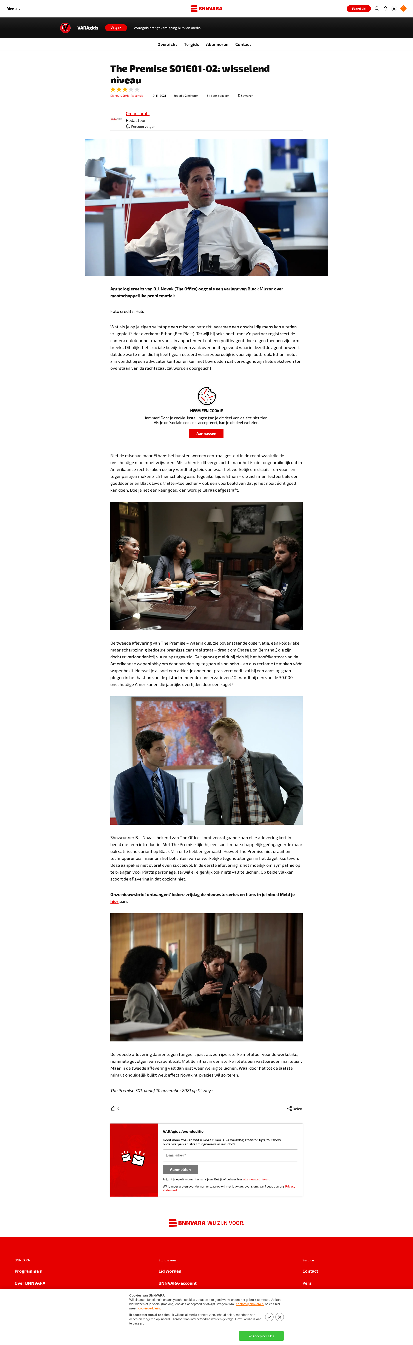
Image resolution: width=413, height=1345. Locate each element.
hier (114, 901)
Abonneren (217, 44)
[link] (116, 119)
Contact (243, 44)
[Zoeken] (376, 8)
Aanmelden (180, 1169)
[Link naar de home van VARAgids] (65, 28)
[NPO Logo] (403, 8)
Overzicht (167, 44)
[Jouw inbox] (385, 8)
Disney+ (116, 95)
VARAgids (87, 27)
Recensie (137, 95)
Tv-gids (191, 44)
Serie (126, 95)
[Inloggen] (394, 8)
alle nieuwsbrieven (256, 1179)
